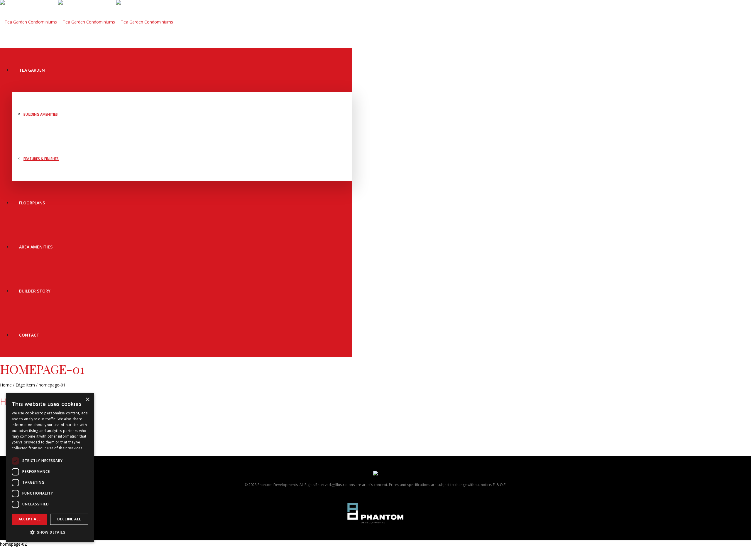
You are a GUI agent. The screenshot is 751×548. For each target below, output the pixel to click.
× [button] (87, 399)
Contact (29, 335)
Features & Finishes (41, 158)
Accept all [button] (29, 519)
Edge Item (25, 385)
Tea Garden (32, 70)
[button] (50, 532)
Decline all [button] (69, 519)
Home (6, 385)
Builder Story (34, 291)
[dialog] (50, 467)
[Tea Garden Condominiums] (86, 22)
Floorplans (32, 203)
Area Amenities (36, 247)
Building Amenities (40, 114)
